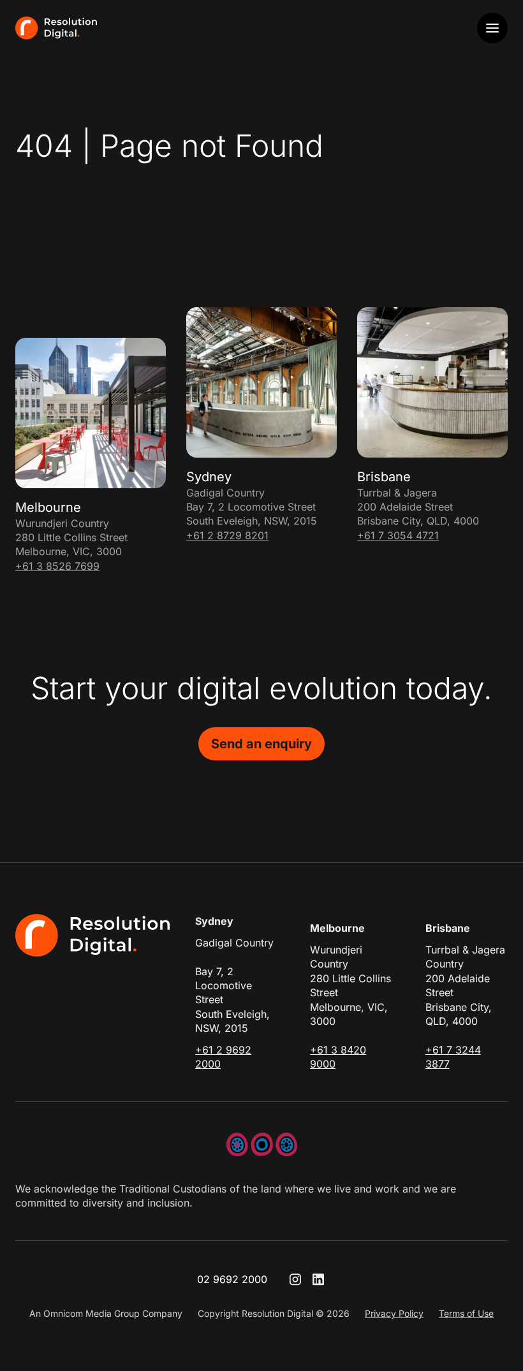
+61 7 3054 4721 (398, 535)
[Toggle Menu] (492, 28)
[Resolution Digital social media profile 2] (318, 1279)
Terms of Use (466, 1313)
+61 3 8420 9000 (338, 1056)
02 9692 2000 (232, 1279)
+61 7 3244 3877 (453, 1056)
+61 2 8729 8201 (227, 535)
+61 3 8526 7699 (57, 566)
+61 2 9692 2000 (223, 1056)
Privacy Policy (394, 1313)
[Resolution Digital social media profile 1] (295, 1279)
